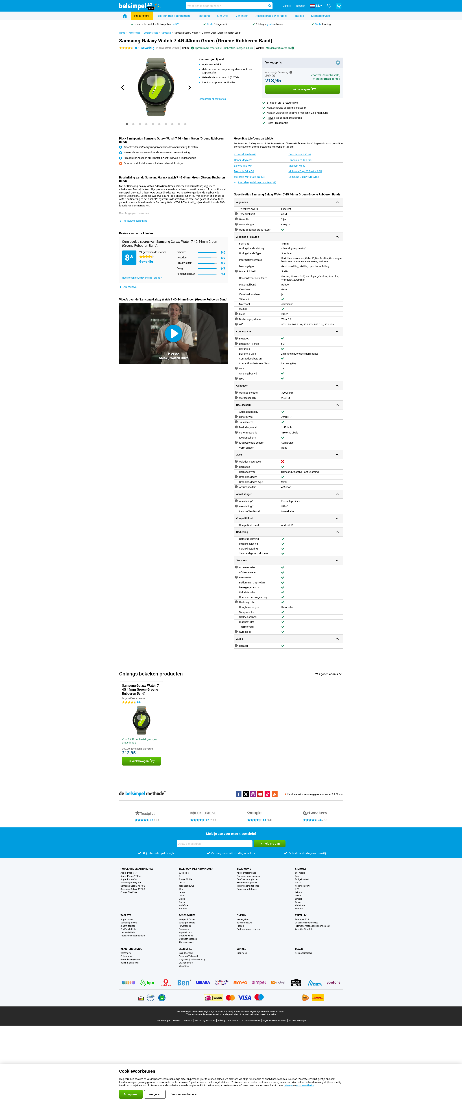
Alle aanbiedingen (304, 953)
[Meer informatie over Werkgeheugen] (236, 397)
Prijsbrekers (141, 16)
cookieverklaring (305, 1085)
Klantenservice (320, 16)
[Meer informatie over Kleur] (236, 313)
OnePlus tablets (128, 929)
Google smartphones (247, 889)
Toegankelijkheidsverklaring (192, 959)
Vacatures (184, 966)
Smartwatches (151, 33)
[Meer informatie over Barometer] (236, 577)
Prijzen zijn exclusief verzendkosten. (267, 1011)
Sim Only (222, 16)
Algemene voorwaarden (274, 1020)
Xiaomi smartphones (247, 882)
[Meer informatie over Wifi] (236, 324)
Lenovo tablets (128, 932)
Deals (299, 948)
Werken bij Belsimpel (205, 1020)
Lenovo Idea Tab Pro (300, 160)
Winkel (241, 948)
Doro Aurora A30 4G (300, 154)
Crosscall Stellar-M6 (245, 154)
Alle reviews (129, 286)
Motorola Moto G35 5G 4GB (249, 176)
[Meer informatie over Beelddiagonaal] (236, 427)
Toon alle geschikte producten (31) (257, 182)
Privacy (221, 1020)
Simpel (182, 899)
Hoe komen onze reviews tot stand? (142, 277)
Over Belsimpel (186, 953)
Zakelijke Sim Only (304, 929)
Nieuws (176, 1020)
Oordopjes (184, 929)
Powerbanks (185, 926)
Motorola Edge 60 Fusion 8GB (305, 171)
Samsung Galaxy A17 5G (133, 889)
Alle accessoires (186, 942)
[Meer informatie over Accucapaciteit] (236, 486)
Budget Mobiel (186, 879)
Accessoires (134, 33)
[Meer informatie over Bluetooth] (236, 338)
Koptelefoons (185, 932)
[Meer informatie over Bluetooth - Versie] (236, 343)
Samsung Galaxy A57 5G (133, 886)
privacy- (288, 1085)
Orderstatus (126, 956)
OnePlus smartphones (247, 879)
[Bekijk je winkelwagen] (338, 5)
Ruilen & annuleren (130, 963)
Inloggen (300, 5)
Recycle (271, 117)
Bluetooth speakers (188, 939)
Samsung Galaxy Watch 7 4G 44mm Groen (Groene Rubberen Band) (208, 33)
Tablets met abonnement (133, 935)
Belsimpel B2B (302, 919)
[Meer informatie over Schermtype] (236, 416)
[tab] (127, 124)
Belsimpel (185, 948)
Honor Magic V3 (243, 160)
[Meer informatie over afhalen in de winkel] (292, 48)
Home (122, 33)
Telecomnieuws (244, 922)
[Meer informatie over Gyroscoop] (236, 631)
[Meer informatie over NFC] (236, 378)
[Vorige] (122, 87)
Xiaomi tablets (128, 926)
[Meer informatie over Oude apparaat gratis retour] (236, 229)
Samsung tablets (129, 922)
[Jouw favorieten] (329, 5)
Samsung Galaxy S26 (131, 882)
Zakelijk (300, 915)
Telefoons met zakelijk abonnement (312, 926)
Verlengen (242, 16)
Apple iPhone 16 (129, 879)
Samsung (166, 33)
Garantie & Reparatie (130, 959)
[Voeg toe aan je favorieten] (338, 62)
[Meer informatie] (290, 72)
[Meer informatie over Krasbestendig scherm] (236, 442)
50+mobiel (184, 873)
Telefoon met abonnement (173, 16)
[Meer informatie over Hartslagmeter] (236, 601)
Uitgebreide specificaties (212, 98)
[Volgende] (189, 87)
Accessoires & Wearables (271, 16)
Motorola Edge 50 (244, 171)
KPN (181, 889)
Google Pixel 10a (129, 892)
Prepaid (240, 926)
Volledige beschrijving (135, 220)
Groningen (242, 953)
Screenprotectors (187, 922)
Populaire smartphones (137, 868)
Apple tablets (127, 919)
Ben (180, 876)
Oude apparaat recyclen (248, 929)
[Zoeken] (270, 6)
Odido (181, 895)
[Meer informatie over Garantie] (236, 218)
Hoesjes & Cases (187, 919)
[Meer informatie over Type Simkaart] (236, 213)
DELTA (182, 882)
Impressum (233, 1020)
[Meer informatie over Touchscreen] (236, 421)
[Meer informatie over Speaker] (236, 645)
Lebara (182, 892)
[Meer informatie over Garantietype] (236, 224)
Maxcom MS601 (298, 165)
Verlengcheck (243, 919)
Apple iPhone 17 (129, 873)
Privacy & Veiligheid (188, 956)
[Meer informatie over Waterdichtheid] (236, 271)
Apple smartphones (246, 873)
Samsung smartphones (248, 876)
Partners (188, 1020)
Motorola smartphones (248, 886)
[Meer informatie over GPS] (236, 368)
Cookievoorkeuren (251, 1020)
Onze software (186, 963)
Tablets (299, 16)
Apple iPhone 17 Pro (131, 876)
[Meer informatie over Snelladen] (236, 466)
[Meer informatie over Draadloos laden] (236, 476)
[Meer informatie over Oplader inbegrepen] (236, 461)
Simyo (182, 902)
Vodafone (183, 905)
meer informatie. (268, 1014)
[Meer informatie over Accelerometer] (236, 567)
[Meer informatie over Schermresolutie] (236, 432)
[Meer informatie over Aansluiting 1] (236, 500)
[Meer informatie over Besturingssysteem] (236, 318)
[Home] (125, 16)
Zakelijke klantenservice (306, 922)
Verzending (126, 953)
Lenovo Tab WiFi (243, 165)
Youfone (183, 908)
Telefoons (203, 16)
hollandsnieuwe (186, 886)
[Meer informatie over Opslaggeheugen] (236, 392)
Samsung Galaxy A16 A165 (304, 176)
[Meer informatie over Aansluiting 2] (236, 506)
